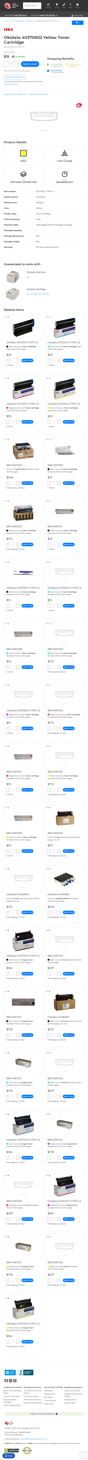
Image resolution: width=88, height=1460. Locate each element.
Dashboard (48, 1391)
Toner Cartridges (18, 21)
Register (14, 84)
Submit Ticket (69, 1403)
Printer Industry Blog (11, 1405)
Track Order (48, 1404)
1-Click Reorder (50, 1401)
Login (6, 84)
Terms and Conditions (32, 1400)
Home (6, 21)
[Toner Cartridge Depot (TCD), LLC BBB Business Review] (26, 1372)
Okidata (30, 21)
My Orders (48, 1397)
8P (40, 294)
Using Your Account (72, 1391)
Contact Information (11, 1396)
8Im (36, 294)
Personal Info (49, 1394)
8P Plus (46, 294)
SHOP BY (15, 15)
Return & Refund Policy (33, 1403)
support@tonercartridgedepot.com (34, 1439)
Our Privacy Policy (31, 1396)
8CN (32, 294)
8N (28, 277)
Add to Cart (30, 64)
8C (28, 294)
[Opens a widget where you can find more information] (8, 1456)
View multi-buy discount (15, 94)
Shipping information (38, 94)
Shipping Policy (70, 1400)
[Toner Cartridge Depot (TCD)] (11, 6)
